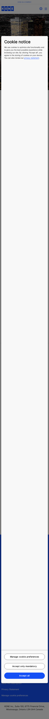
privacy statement (31, 58)
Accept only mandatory (24, 666)
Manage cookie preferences (24, 656)
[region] (24, 359)
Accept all (24, 675)
